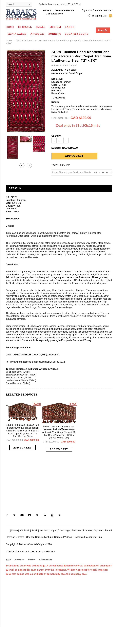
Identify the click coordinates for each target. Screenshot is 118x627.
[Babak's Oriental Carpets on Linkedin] (44, 515)
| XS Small (23, 530)
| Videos (67, 537)
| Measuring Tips (93, 537)
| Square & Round (102, 530)
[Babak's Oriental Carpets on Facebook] (6, 515)
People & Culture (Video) (18, 377)
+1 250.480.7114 (72, 4)
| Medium (43, 530)
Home (9, 40)
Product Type (59, 73)
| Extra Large (63, 530)
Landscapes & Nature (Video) (21, 380)
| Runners (87, 530)
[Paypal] (32, 559)
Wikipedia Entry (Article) (18, 372)
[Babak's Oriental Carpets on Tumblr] (52, 515)
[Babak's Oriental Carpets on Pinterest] (37, 515)
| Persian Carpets (15, 537)
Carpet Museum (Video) (18, 383)
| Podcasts (78, 537)
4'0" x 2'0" (65, 165)
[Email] (95, 172)
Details (15, 188)
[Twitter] (103, 172)
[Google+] (111, 172)
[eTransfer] (45, 559)
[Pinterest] (107, 172)
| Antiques (76, 530)
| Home (14, 530)
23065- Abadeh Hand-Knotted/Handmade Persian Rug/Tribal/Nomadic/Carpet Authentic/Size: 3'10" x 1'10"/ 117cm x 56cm (95, 479)
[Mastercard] (19, 559)
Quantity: (56, 136)
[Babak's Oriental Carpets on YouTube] (22, 515)
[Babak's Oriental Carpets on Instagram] (29, 515)
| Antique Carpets (53, 537)
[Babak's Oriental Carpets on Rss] (59, 515)
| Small (34, 530)
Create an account (102, 10)
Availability (58, 70)
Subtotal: (56, 148)
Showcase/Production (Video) (21, 374)
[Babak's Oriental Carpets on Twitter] (14, 515)
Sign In (85, 10)
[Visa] (8, 559)
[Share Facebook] (99, 172)
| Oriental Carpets (34, 537)
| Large (52, 530)
